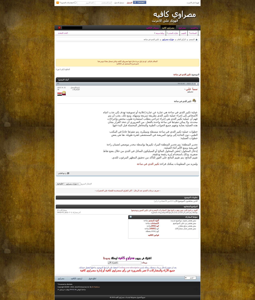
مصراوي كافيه (168, 28)
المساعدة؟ (193, 33)
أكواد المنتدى (153, 221)
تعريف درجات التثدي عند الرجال (146, 191)
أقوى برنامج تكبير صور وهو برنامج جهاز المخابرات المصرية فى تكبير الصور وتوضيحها (164, 210)
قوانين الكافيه (153, 235)
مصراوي (182, 28)
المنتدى (191, 39)
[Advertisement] (127, 49)
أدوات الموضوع (63, 80)
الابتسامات (154, 223)
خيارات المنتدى (173, 33)
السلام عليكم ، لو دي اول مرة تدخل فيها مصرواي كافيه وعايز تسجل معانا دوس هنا (127, 61)
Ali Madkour (96, 287)
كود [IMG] (155, 226)
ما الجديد (194, 28)
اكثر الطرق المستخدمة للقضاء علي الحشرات (114, 191)
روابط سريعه (160, 33)
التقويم (183, 33)
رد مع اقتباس (62, 173)
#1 (58, 83)
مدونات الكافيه (152, 28)
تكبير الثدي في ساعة (182, 75)
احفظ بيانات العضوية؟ (67, 3)
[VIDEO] (152, 229)
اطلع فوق (60, 184)
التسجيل (129, 3)
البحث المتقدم (63, 33)
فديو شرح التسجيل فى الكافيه (127, 64)
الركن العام (181, 39)
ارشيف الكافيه (76, 279)
